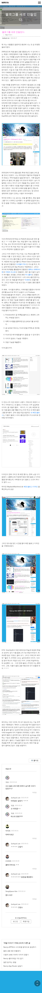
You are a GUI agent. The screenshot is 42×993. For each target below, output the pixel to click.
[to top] (37, 981)
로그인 (15, 921)
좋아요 (35, 760)
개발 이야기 (8, 35)
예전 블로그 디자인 (31, 487)
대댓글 (34, 792)
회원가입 (26, 921)
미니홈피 (28, 275)
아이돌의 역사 (21, 264)
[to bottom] (37, 984)
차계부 (27, 280)
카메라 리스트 (10, 272)
